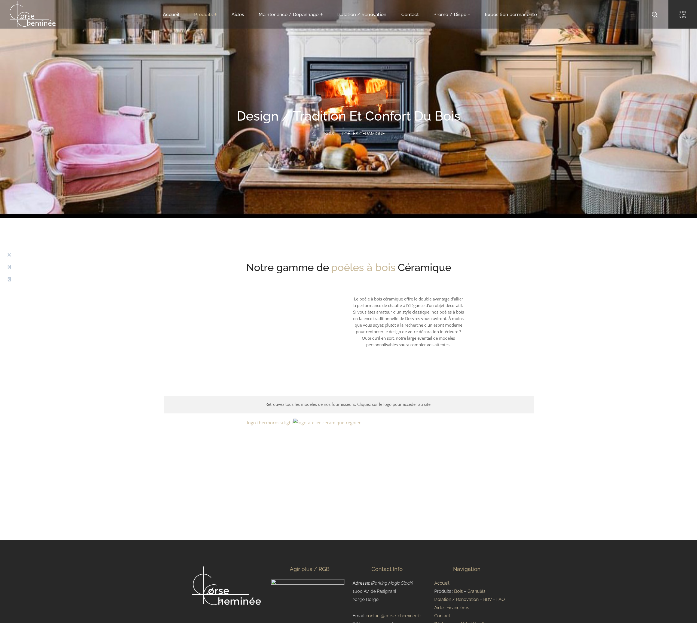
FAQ (500, 599)
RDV (487, 599)
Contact (442, 615)
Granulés (476, 591)
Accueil (441, 583)
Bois (329, 133)
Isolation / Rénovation (456, 599)
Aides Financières (451, 607)
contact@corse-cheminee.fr (393, 615)
